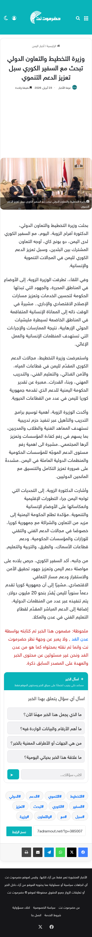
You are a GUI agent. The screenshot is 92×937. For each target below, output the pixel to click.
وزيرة (23, 816)
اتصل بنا (36, 914)
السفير (77, 806)
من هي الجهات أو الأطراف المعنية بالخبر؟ (46, 742)
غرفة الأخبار (65, 87)
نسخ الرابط (19, 831)
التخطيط (76, 795)
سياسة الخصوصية (44, 907)
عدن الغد (79, 638)
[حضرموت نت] (46, 17)
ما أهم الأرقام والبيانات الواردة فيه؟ (51, 728)
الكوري (57, 806)
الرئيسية (52, 45)
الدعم (33, 795)
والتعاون (44, 816)
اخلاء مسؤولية (21, 907)
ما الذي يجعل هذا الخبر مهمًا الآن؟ (52, 713)
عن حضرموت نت (69, 907)
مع (63, 816)
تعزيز (19, 806)
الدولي (14, 795)
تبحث (37, 806)
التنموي (53, 795)
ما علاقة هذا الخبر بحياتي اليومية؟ (53, 756)
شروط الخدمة (53, 914)
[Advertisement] (46, 121)
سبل (78, 816)
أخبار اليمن (38, 45)
